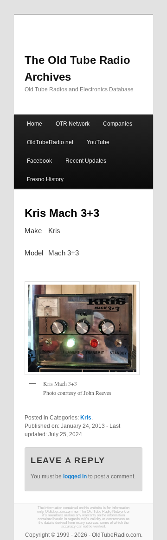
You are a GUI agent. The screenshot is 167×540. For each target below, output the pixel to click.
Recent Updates (85, 161)
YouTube (98, 142)
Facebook (39, 161)
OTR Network (73, 124)
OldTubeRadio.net (50, 142)
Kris (85, 417)
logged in (75, 476)
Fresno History (45, 179)
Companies (117, 124)
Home (34, 124)
